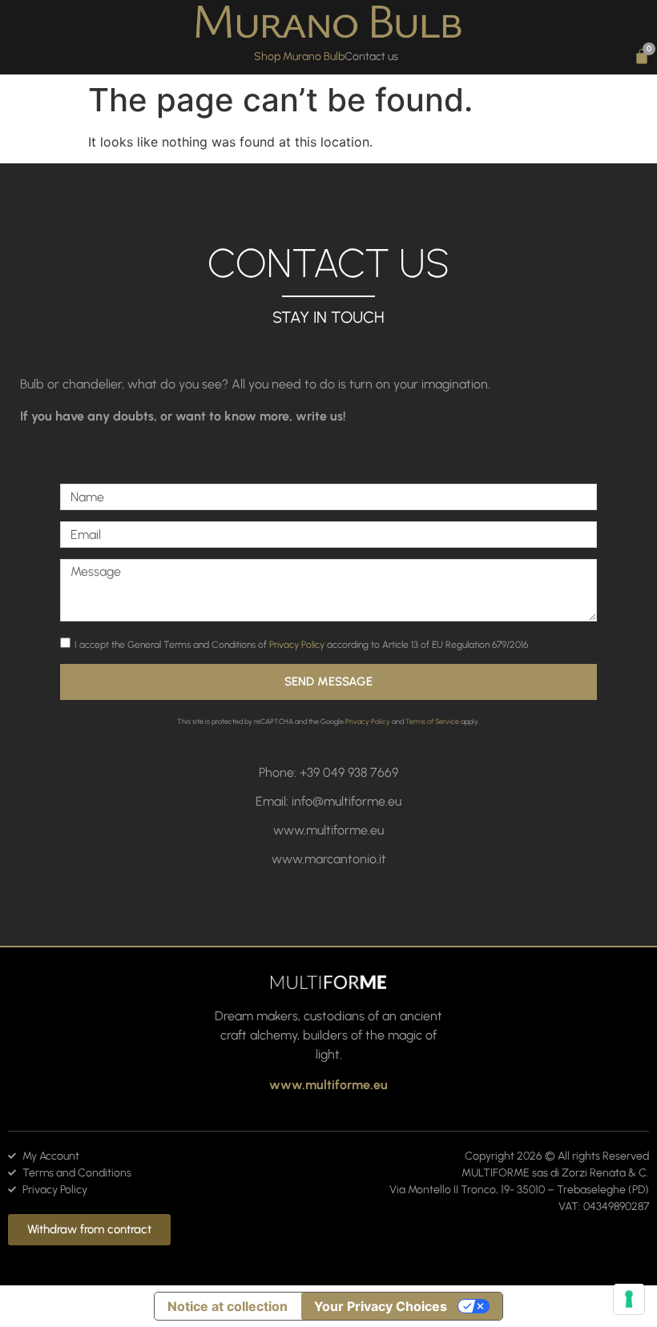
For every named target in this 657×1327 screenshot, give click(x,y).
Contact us (371, 56)
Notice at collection (227, 1306)
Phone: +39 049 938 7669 (328, 772)
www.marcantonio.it (329, 859)
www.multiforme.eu (328, 830)
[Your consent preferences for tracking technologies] (629, 1299)
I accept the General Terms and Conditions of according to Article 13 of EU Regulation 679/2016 (301, 643)
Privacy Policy (296, 643)
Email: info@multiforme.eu (328, 801)
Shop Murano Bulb (299, 56)
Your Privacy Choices (380, 1306)
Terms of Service (432, 721)
